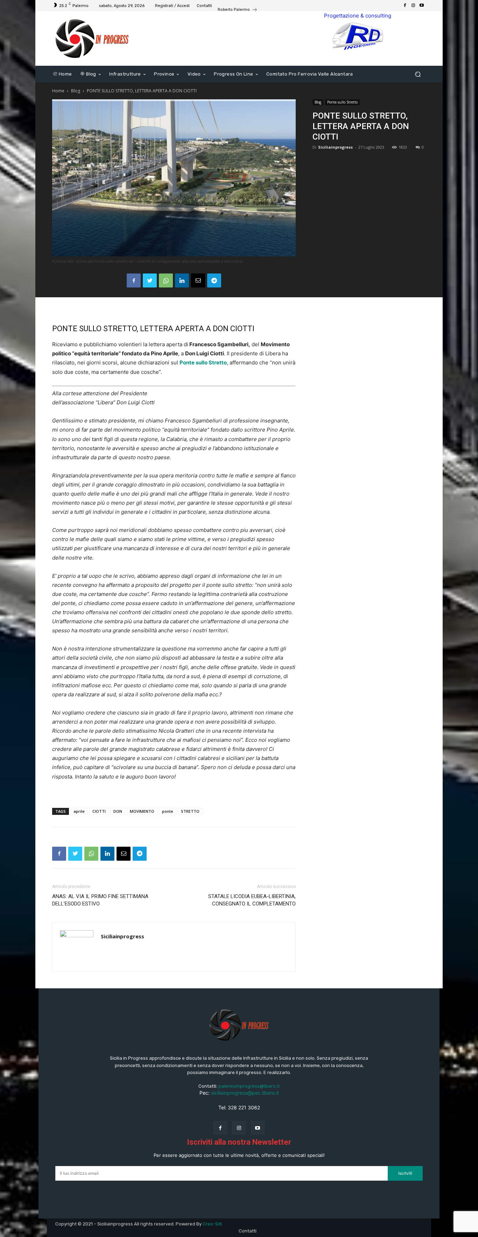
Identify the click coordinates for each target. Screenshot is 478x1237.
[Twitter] (150, 280)
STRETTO (190, 811)
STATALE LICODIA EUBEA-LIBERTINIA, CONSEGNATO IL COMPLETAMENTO (252, 900)
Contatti (247, 1231)
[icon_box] (238, 10)
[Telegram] (214, 280)
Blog (75, 91)
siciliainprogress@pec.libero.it (245, 1093)
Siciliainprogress (335, 147)
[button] (417, 74)
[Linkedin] (182, 280)
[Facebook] (405, 5)
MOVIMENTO (142, 811)
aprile (79, 811)
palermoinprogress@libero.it (249, 1086)
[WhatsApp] (166, 280)
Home (58, 91)
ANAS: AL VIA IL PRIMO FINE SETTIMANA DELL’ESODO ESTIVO (100, 900)
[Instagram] (413, 5)
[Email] (198, 280)
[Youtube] (421, 5)
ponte (167, 811)
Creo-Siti (212, 1224)
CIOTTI (99, 811)
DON (117, 811)
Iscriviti (405, 1173)
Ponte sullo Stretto (342, 102)
